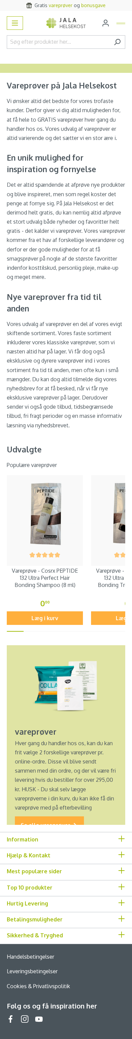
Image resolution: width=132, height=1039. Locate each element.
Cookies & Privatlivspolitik (38, 986)
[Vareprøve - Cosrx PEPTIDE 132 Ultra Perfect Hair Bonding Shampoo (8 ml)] (44, 513)
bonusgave (93, 5)
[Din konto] (105, 23)
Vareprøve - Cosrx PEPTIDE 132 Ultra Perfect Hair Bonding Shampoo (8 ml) (45, 577)
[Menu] (15, 23)
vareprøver (60, 5)
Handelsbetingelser (30, 956)
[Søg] (117, 42)
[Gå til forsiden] (66, 23)
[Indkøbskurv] (120, 23)
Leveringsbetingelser (32, 971)
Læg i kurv (44, 618)
